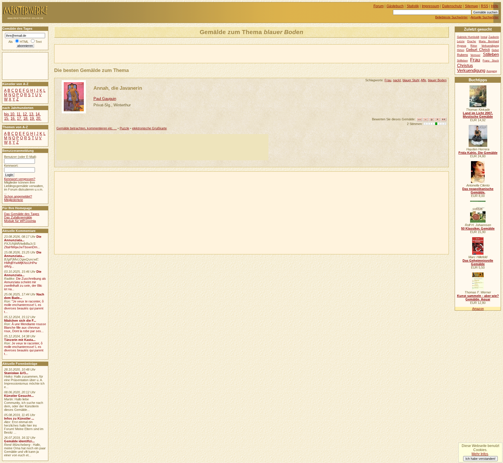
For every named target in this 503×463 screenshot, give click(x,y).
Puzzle (124, 128)
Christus (465, 65)
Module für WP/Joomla (20, 221)
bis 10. (9, 114)
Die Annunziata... (22, 238)
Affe (423, 80)
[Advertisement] (122, 53)
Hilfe (494, 6)
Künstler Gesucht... (19, 395)
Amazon (478, 308)
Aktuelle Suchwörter (484, 17)
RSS (484, 6)
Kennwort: (11, 165)
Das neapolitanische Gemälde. (477, 190)
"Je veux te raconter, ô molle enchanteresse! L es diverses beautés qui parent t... (24, 307)
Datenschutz (452, 6)
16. (13, 118)
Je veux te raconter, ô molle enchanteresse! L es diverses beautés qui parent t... (23, 348)
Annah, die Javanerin (117, 88)
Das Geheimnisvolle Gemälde (478, 262)
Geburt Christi (478, 49)
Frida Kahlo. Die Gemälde (477, 152)
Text (39, 41)
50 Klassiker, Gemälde (478, 228)
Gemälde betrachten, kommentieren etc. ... (86, 128)
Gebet (495, 50)
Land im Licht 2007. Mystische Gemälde (478, 114)
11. (19, 114)
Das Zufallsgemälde (18, 217)
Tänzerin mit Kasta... (20, 339)
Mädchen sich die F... (20, 320)
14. (38, 114)
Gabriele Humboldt (468, 37)
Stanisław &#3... (16, 373)
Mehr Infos (480, 454)
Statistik (413, 6)
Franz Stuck (491, 60)
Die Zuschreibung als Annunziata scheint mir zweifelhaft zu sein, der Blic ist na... (25, 284)
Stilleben (491, 54)
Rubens (462, 55)
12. (25, 114)
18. (26, 118)
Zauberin (493, 37)
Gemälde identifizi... (19, 441)
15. (6, 118)
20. (38, 118)
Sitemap (471, 6)
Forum (378, 6)
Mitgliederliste (13, 200)
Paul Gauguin (104, 98)
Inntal (484, 37)
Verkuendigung (471, 70)
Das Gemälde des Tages (21, 214)
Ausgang (491, 71)
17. (19, 118)
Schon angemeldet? (18, 196)
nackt (397, 80)
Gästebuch (395, 6)
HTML (24, 41)
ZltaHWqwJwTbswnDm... (22, 247)
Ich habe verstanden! (480, 458)
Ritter (473, 45)
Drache (471, 41)
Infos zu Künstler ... (19, 418)
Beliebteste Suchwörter (451, 17)
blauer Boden (437, 80)
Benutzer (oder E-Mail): (20, 157)
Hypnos (461, 45)
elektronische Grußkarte (149, 128)
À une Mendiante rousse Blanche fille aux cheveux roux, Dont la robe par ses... (25, 327)
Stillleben (462, 60)
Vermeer (475, 55)
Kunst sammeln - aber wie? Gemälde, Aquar (478, 297)
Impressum (430, 6)
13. (31, 114)
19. (32, 118)
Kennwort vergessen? (19, 179)
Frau (388, 80)
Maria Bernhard (489, 41)
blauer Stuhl (411, 80)
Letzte (461, 41)
